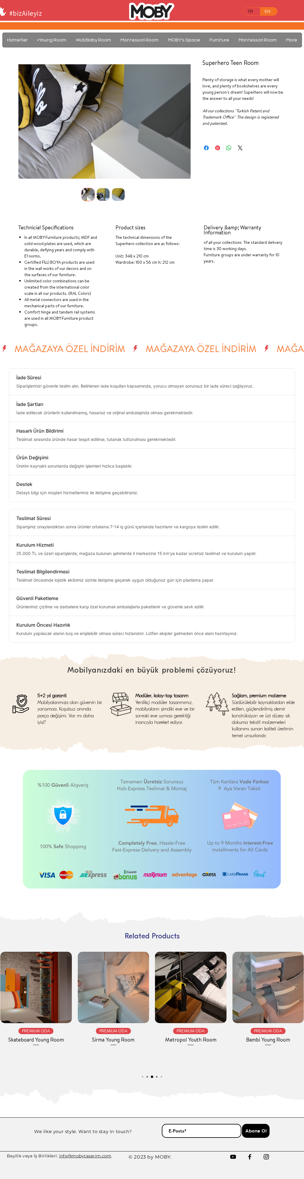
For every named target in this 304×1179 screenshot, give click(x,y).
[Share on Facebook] (206, 147)
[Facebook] (249, 1156)
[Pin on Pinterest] (217, 147)
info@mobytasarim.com (85, 1156)
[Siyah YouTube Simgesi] (233, 1156)
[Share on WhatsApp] (228, 147)
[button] (219, 40)
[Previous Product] (8, 987)
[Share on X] (240, 147)
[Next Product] (295, 987)
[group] (152, 1009)
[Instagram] (266, 1156)
